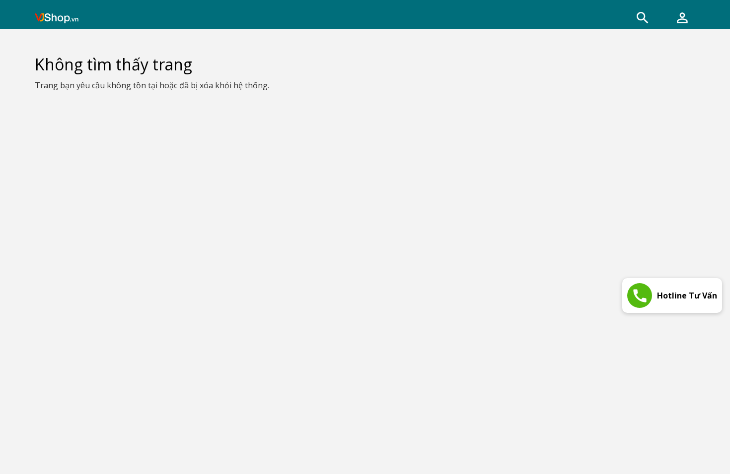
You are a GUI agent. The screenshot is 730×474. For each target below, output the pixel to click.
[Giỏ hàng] (682, 18)
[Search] (643, 18)
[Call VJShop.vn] (639, 295)
